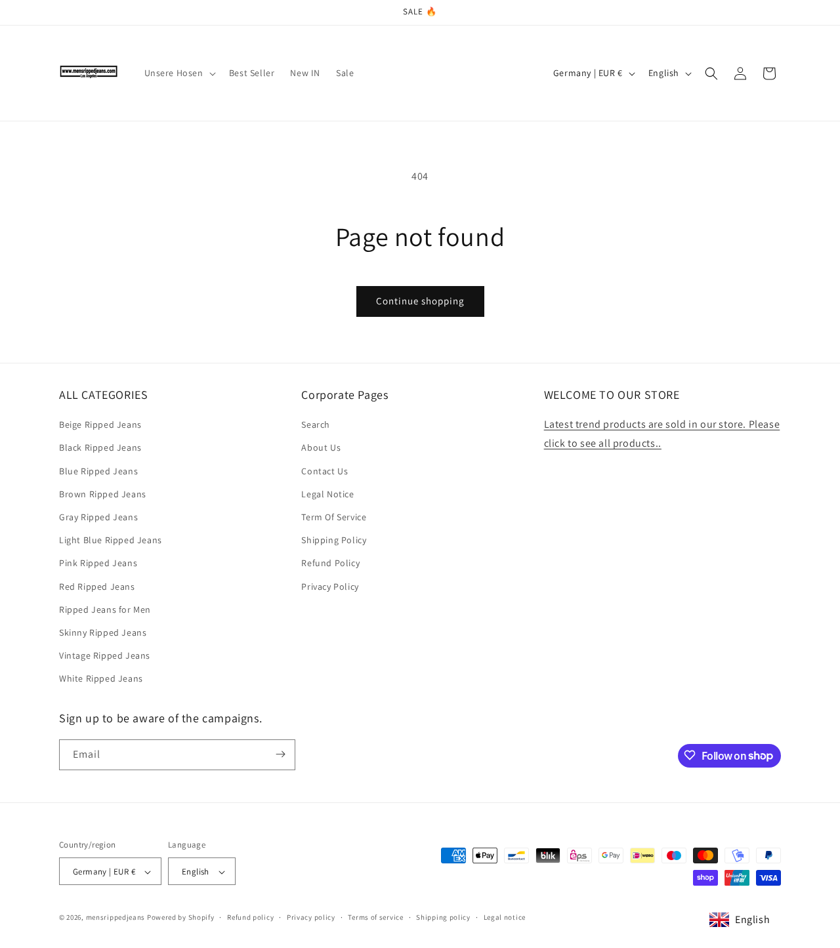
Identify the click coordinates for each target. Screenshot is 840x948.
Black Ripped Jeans (100, 448)
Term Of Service (333, 517)
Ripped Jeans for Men (105, 609)
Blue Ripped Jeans (98, 471)
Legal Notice (327, 494)
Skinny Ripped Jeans (102, 632)
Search (315, 424)
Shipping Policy (333, 540)
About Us (321, 448)
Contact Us (324, 471)
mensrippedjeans (116, 917)
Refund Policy (330, 563)
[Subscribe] (280, 754)
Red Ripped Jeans (97, 586)
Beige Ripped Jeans (100, 424)
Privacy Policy (329, 586)
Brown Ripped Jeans (102, 494)
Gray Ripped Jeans (98, 517)
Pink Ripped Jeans (98, 563)
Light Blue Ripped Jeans (110, 540)
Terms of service (375, 917)
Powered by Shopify (181, 917)
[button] (178, 73)
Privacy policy (311, 917)
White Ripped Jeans (101, 679)
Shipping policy (443, 917)
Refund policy (250, 917)
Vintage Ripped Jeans (104, 655)
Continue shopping (420, 301)
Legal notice (505, 917)
